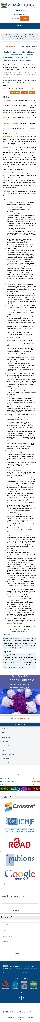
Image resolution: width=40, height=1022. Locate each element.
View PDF (25, 92)
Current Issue (5, 741)
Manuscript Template (8, 763)
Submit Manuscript (20, 14)
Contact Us (10, 1017)
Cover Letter (5, 758)
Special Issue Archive (8, 754)
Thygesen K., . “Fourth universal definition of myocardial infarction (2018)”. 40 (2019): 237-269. (21, 328)
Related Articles (15, 92)
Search (24, 18)
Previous (2, 694)
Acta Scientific (23, 966)
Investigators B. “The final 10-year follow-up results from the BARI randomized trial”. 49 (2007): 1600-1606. (21, 465)
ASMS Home (5, 728)
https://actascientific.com (22, 973)
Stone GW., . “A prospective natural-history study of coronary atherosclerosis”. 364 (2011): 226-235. (21, 552)
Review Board (6, 737)
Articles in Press (6, 746)
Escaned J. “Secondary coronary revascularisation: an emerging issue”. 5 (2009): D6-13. (21, 529)
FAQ (20, 1019)
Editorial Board (6, 733)
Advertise (21, 1017)
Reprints (32, 92)
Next (38, 694)
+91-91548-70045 (21, 718)
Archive (4, 750)
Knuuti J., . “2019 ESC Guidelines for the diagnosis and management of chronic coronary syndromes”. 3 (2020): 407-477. (21, 584)
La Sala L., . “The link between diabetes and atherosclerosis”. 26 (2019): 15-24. (21, 375)
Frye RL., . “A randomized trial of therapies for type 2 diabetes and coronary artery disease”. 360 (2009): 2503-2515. (21, 234)
